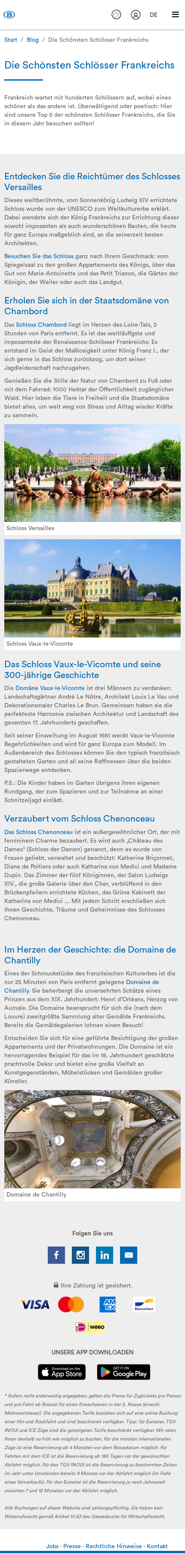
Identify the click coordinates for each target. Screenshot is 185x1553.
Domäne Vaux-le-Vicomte (50, 688)
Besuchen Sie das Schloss (39, 256)
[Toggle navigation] (175, 15)
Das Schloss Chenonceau (38, 832)
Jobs (53, 1547)
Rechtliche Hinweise (114, 1547)
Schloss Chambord (41, 325)
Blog (33, 40)
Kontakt (157, 1547)
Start (10, 40)
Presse (72, 1547)
